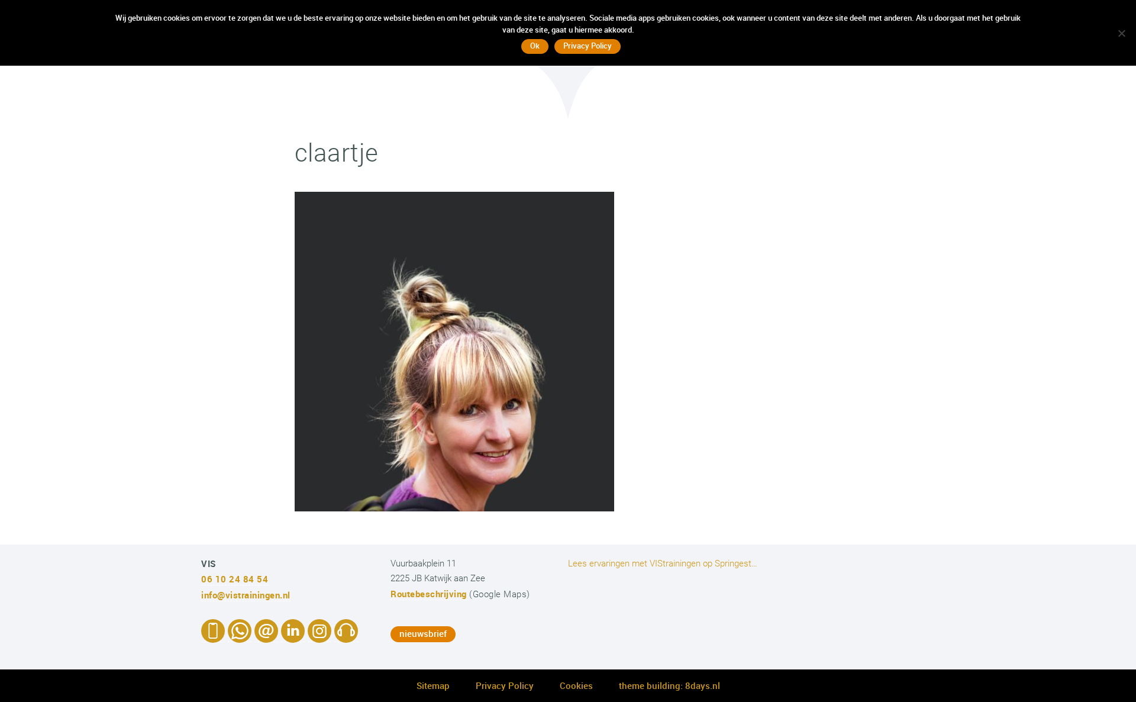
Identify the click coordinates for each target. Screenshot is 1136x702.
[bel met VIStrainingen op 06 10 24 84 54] (213, 636)
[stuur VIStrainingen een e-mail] (266, 636)
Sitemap (433, 685)
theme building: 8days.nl (669, 685)
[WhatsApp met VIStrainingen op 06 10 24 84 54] (239, 636)
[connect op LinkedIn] (293, 636)
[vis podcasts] (346, 636)
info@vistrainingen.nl (246, 595)
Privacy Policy (505, 685)
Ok (535, 45)
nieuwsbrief (423, 633)
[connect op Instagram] (319, 636)
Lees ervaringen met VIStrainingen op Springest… (662, 563)
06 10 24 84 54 (234, 579)
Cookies (576, 685)
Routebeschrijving (428, 594)
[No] (1121, 33)
